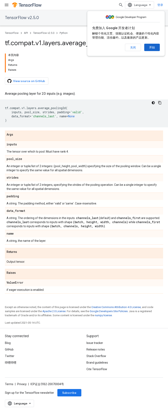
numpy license (103, 315)
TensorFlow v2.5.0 (22, 17)
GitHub (9, 349)
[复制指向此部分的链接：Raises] (20, 272)
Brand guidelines (97, 362)
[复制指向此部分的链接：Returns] (21, 252)
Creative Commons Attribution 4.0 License (116, 307)
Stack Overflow (96, 356)
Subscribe (69, 393)
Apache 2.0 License (54, 311)
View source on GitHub (29, 81)
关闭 (133, 47)
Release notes (95, 349)
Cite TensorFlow (96, 369)
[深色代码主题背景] (153, 102)
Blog (8, 343)
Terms (9, 384)
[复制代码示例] (160, 102)
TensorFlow (12, 32)
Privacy (22, 384)
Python (64, 32)
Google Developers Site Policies (109, 311)
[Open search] (120, 4)
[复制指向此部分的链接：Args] (17, 134)
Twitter (9, 356)
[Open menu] (6, 5)
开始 (152, 47)
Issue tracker (94, 343)
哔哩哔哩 (10, 362)
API (26, 32)
